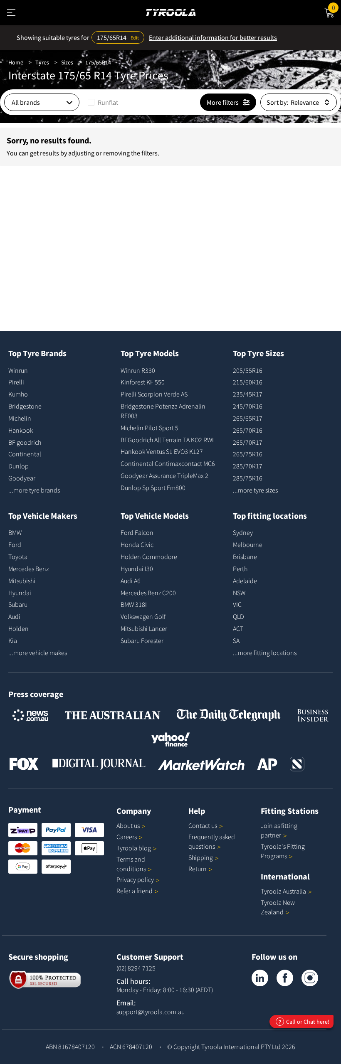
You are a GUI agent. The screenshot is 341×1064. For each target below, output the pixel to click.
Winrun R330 (138, 370)
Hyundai (19, 593)
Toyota (17, 556)
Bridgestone (25, 406)
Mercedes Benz (28, 568)
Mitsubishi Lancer (144, 628)
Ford (14, 544)
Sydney (243, 532)
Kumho (18, 394)
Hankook (20, 430)
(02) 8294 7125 (136, 968)
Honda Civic (137, 544)
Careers (126, 836)
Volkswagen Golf (143, 616)
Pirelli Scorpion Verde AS (154, 394)
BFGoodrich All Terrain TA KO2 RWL (168, 440)
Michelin (19, 418)
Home (15, 62)
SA (236, 640)
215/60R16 (247, 382)
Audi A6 (131, 580)
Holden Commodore (149, 556)
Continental (24, 454)
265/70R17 (247, 442)
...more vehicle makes (37, 652)
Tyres (42, 62)
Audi (14, 616)
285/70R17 (247, 466)
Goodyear (21, 478)
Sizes (67, 62)
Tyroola (133, 848)
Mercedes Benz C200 (148, 593)
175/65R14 (98, 62)
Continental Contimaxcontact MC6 (168, 463)
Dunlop (18, 466)
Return (197, 868)
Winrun (18, 370)
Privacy (135, 879)
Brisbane (245, 556)
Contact (202, 825)
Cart (336, 6)
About (128, 825)
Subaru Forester (142, 640)
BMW (15, 532)
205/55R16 (247, 370)
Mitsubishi (21, 580)
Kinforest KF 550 (143, 382)
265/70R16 (247, 430)
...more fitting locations (265, 652)
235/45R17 (247, 394)
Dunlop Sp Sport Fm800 (153, 487)
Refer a (134, 891)
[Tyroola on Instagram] (309, 978)
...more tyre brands (34, 490)
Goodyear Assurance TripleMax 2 (164, 475)
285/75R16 (247, 478)
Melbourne (247, 544)
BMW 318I (134, 604)
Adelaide (245, 580)
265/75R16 (247, 454)
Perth (240, 568)
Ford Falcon (137, 532)
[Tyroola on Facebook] (285, 978)
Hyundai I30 (137, 568)
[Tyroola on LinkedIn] (260, 978)
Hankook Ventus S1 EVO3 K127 (162, 451)
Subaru (17, 604)
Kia (12, 640)
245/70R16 (247, 406)
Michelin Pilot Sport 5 (149, 428)
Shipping (200, 857)
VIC (237, 604)
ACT (238, 628)
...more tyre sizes (255, 490)
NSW (239, 593)
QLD (238, 616)
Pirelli (16, 382)
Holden (18, 628)
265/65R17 (247, 418)
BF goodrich (24, 442)
